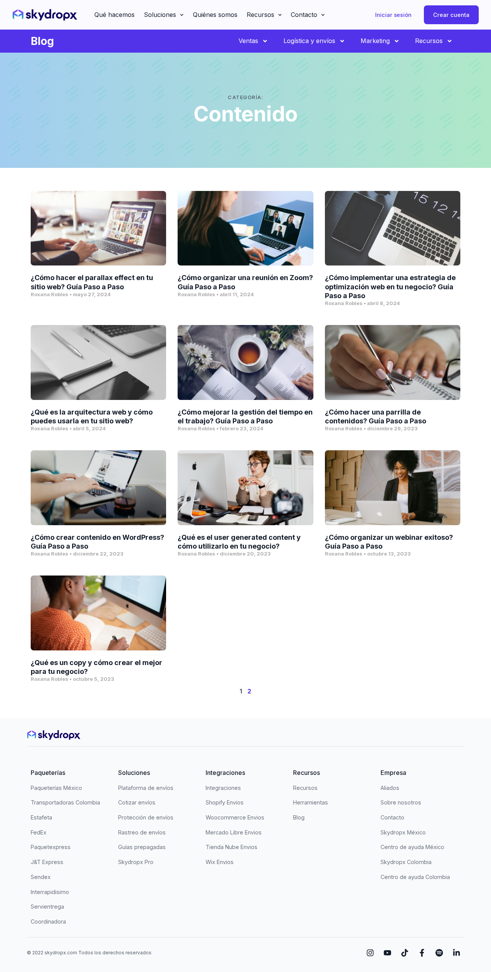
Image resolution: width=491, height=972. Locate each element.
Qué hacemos (114, 14)
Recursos (260, 14)
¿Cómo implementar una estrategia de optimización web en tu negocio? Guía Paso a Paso (390, 287)
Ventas (248, 41)
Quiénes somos (215, 14)
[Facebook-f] (422, 952)
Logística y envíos (309, 41)
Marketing (375, 41)
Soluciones (160, 14)
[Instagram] (370, 952)
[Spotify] (439, 952)
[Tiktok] (404, 952)
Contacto (304, 14)
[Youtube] (387, 952)
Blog (42, 41)
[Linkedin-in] (456, 952)
